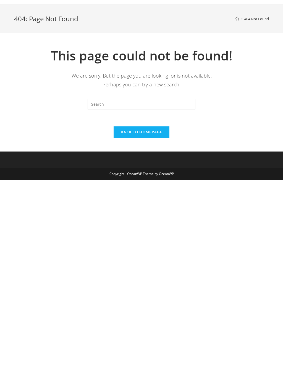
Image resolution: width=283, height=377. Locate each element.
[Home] (237, 18)
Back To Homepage (141, 131)
